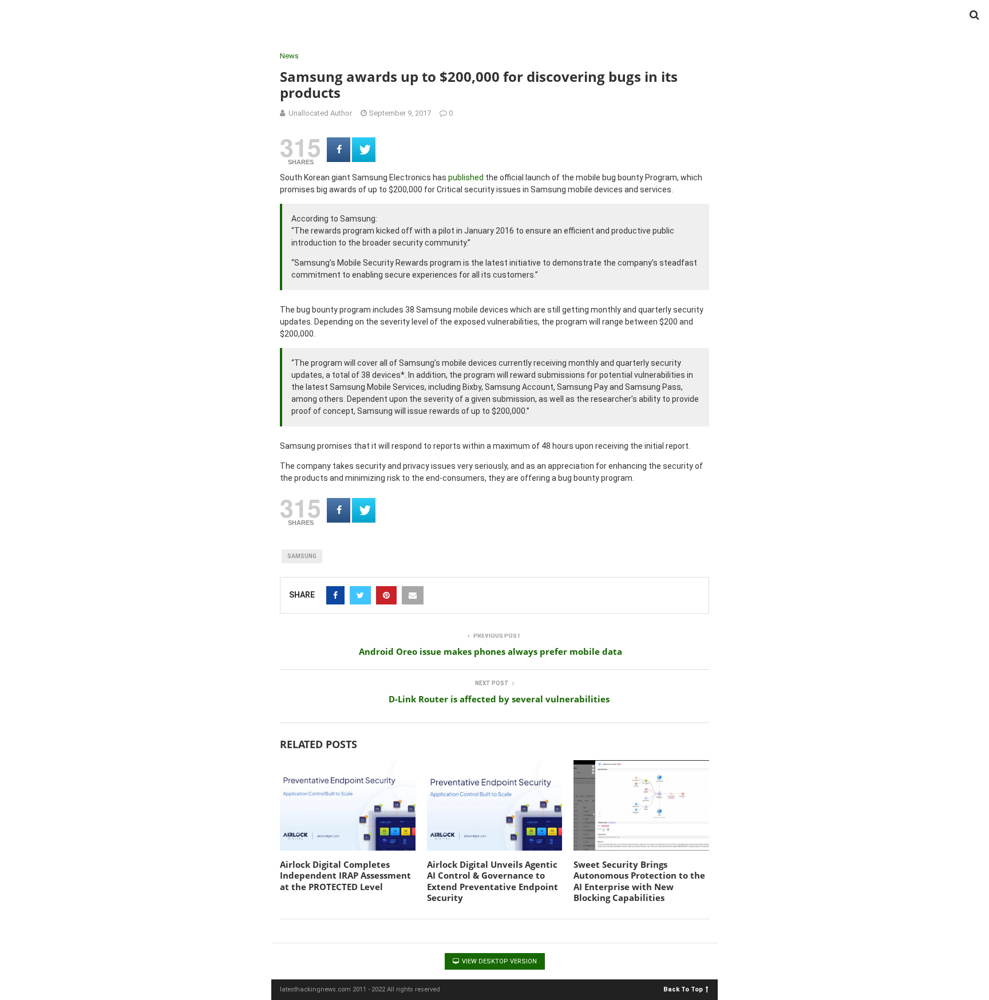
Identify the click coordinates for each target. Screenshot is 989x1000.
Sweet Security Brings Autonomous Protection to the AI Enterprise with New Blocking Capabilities (639, 881)
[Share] (338, 149)
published (466, 177)
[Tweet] (363, 149)
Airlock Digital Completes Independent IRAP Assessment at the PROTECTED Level (345, 875)
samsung (302, 556)
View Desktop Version (498, 961)
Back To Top (683, 989)
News (289, 56)
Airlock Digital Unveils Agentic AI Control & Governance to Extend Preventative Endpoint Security (492, 881)
